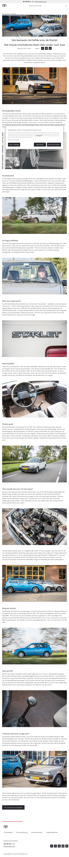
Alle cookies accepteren (54, 144)
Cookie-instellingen (14, 144)
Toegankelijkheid (51, 832)
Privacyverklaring (21, 832)
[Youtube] (63, 846)
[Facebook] (42, 48)
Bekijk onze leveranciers (13, 139)
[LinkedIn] (50, 48)
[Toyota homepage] (4, 5)
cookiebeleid (39, 135)
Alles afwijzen (39, 144)
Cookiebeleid (8, 832)
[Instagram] (55, 846)
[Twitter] (46, 48)
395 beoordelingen (40, 1)
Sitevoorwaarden (36, 832)
